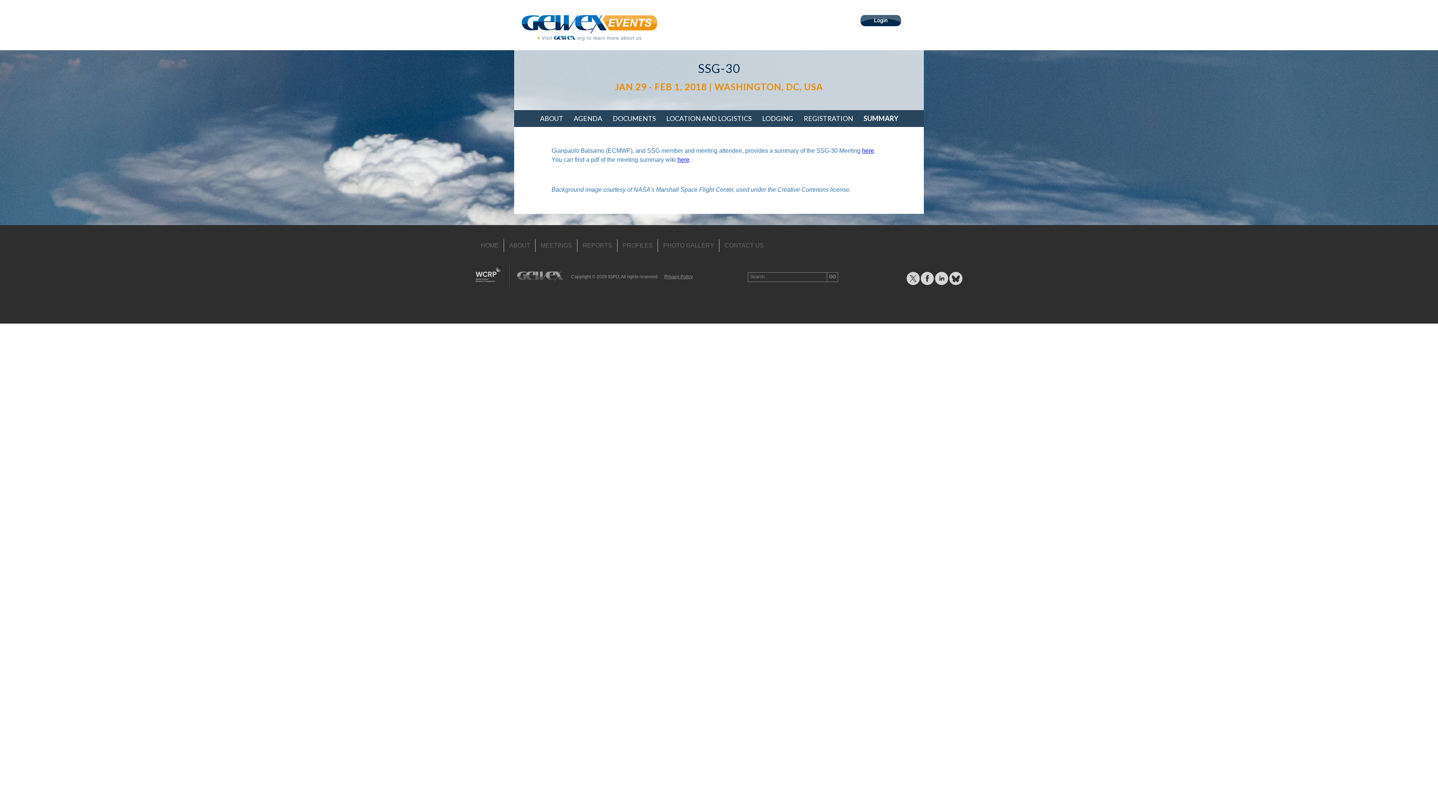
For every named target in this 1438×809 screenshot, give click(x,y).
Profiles (638, 245)
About (551, 118)
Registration (828, 118)
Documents (634, 118)
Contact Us (744, 245)
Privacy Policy (678, 276)
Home (490, 245)
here (868, 151)
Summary (881, 118)
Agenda (588, 118)
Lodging (777, 118)
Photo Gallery (688, 245)
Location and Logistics (709, 118)
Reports (597, 245)
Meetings (556, 245)
